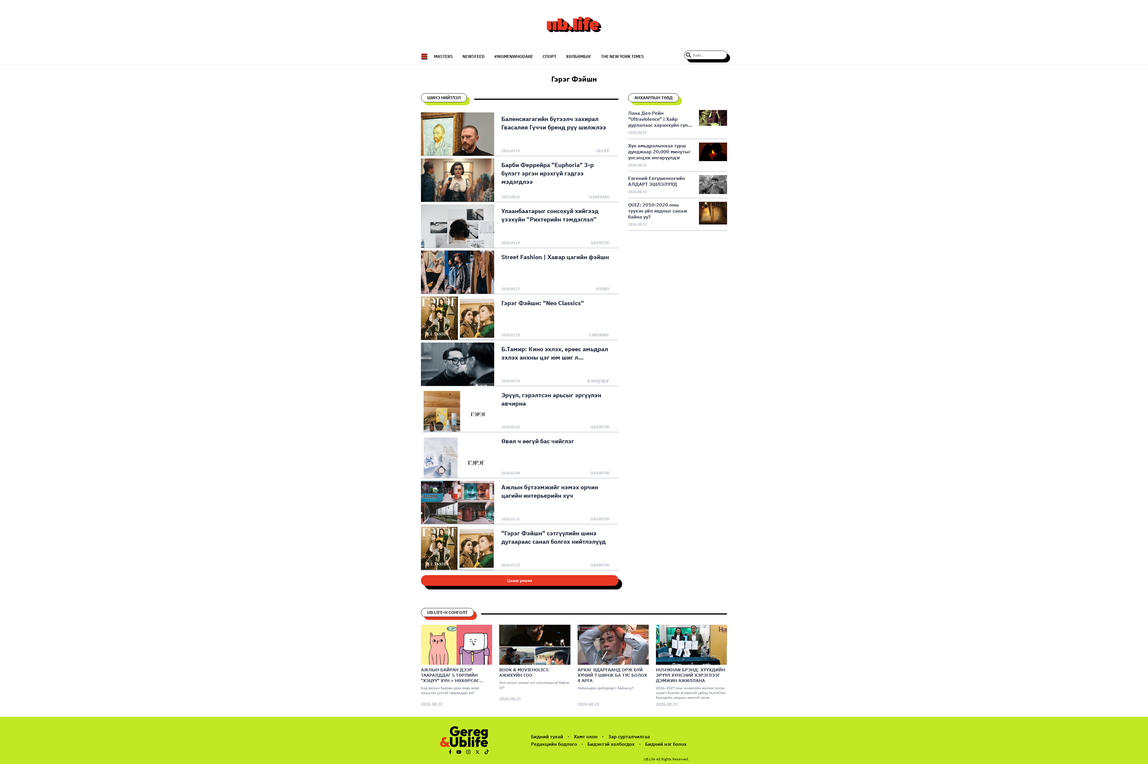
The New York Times (622, 56)
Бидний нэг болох (666, 744)
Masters (443, 56)
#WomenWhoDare (513, 56)
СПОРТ (549, 56)
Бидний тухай (547, 736)
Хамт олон (586, 736)
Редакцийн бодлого (554, 744)
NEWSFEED (473, 56)
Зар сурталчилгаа (629, 736)
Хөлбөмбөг (578, 56)
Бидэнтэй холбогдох (611, 744)
